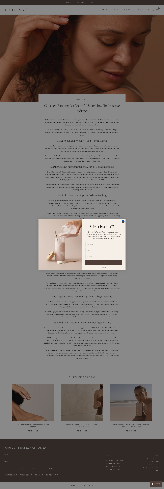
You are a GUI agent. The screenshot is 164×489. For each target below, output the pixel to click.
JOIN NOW (103, 263)
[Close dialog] (123, 221)
